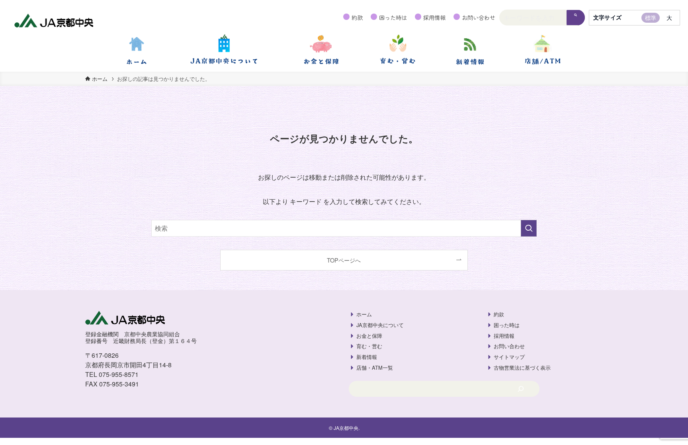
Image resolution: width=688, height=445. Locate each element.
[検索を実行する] (529, 228)
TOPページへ (344, 260)
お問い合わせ (478, 17)
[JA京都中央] (54, 21)
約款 (357, 17)
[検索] (576, 17)
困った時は (393, 17)
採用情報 (434, 17)
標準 (650, 18)
